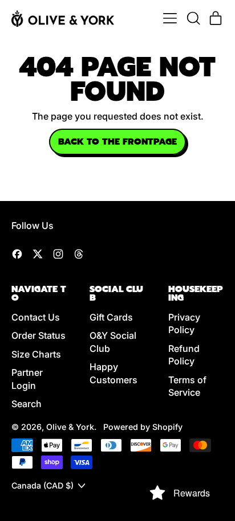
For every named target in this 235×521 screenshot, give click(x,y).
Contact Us (35, 317)
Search (26, 403)
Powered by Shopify (143, 427)
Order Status (38, 335)
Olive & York (70, 427)
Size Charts (36, 354)
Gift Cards (111, 317)
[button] (193, 18)
